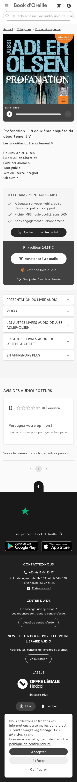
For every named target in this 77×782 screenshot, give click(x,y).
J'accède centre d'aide (38, 622)
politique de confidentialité (30, 744)
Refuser (38, 761)
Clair (28, 706)
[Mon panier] (59, 6)
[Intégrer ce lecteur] (67, 114)
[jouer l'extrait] (9, 114)
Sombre (52, 706)
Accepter (38, 752)
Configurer (38, 769)
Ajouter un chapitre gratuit (41, 232)
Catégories (24, 29)
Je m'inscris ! (38, 659)
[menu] (6, 6)
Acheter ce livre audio (41, 259)
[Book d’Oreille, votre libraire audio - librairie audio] (30, 6)
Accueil (8, 29)
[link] (38, 269)
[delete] (39, 486)
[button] (38, 300)
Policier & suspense (48, 29)
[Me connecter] (69, 6)
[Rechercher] (7, 15)
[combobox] (38, 15)
